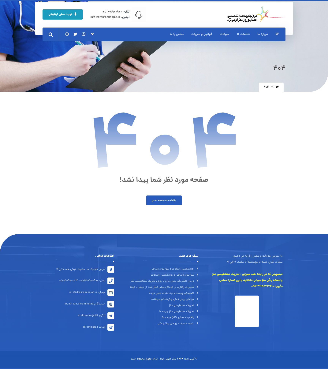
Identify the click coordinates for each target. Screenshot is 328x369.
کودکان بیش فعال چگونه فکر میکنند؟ (172, 299)
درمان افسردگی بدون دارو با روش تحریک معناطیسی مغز (162, 281)
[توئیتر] (75, 34)
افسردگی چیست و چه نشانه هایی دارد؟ (171, 293)
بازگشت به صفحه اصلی (164, 200)
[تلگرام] (92, 34)
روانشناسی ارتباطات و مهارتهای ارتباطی (172, 269)
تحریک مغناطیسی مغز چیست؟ (176, 311)
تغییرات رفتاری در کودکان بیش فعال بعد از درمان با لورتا (162, 287)
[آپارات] (67, 34)
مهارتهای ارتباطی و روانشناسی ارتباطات (172, 275)
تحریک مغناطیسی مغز (181, 305)
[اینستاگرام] (84, 34)
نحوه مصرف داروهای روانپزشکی (176, 324)
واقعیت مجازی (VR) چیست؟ (178, 317)
